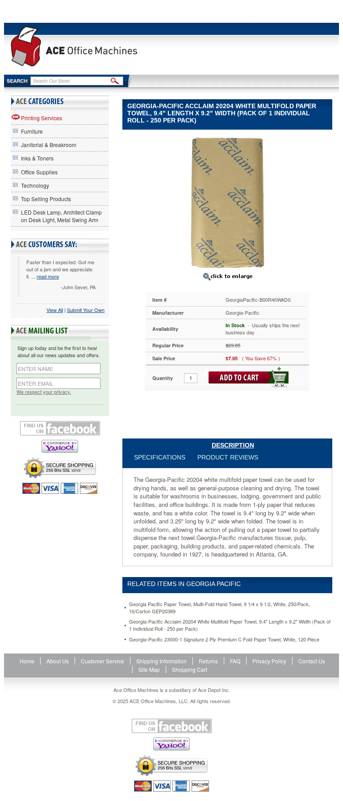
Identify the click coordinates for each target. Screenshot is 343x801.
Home (27, 661)
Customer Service (102, 661)
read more (48, 276)
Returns (208, 661)
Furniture (32, 131)
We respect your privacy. (44, 391)
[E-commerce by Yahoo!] (60, 446)
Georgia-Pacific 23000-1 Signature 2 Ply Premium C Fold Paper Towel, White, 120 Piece (224, 639)
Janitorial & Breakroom (48, 144)
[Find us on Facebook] (60, 428)
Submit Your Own (86, 309)
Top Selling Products (46, 198)
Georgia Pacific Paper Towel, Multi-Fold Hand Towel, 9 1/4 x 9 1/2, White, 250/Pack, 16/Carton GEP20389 (219, 608)
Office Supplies (39, 172)
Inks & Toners (37, 158)
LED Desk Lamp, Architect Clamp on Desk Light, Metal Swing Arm (61, 215)
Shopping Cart (189, 669)
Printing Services (41, 118)
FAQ (235, 661)
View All (54, 309)
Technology (35, 185)
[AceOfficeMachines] (74, 46)
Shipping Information (161, 661)
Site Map (149, 669)
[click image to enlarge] (227, 276)
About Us (57, 661)
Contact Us (311, 661)
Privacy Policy (269, 661)
